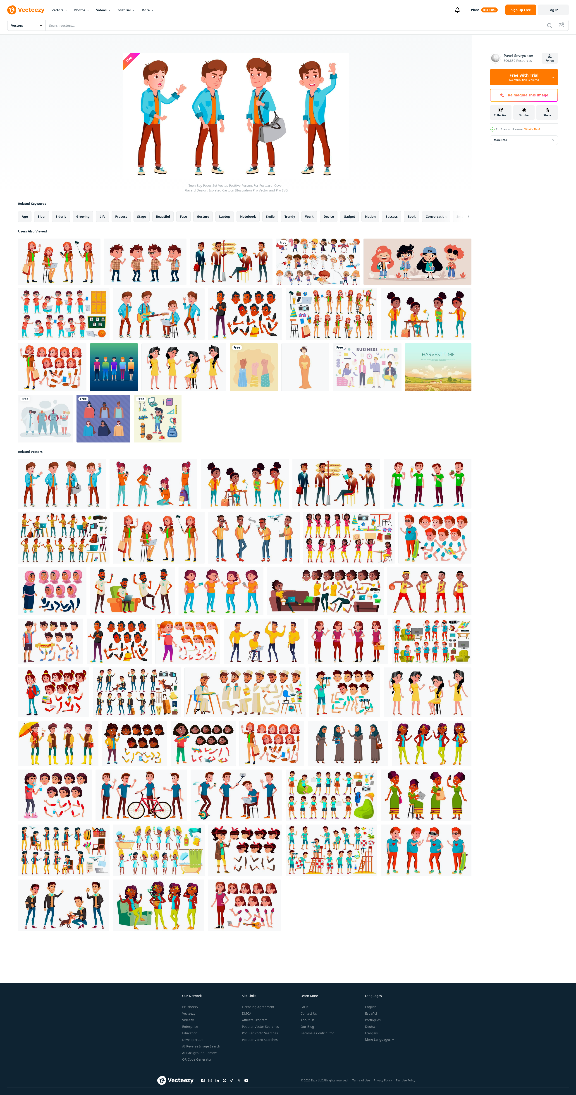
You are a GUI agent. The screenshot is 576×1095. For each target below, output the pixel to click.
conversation (436, 216)
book (412, 216)
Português (373, 1020)
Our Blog (307, 1026)
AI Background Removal (200, 1053)
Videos (101, 10)
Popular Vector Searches (260, 1026)
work (309, 216)
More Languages (378, 1039)
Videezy (188, 1020)
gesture (203, 216)
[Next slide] (464, 216)
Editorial (124, 10)
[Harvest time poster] (438, 367)
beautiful (163, 216)
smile (270, 216)
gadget (349, 216)
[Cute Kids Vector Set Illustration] (114, 367)
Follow (549, 60)
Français (371, 1033)
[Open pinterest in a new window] (224, 1080)
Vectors (57, 10)
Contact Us (309, 1013)
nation (370, 216)
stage (141, 216)
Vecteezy (188, 1013)
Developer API (192, 1040)
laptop (224, 216)
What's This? (532, 129)
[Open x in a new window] (239, 1080)
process (121, 216)
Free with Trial (524, 77)
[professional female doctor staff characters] (45, 418)
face (183, 216)
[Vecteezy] (25, 9)
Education (189, 1033)
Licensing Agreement (258, 1007)
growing (83, 216)
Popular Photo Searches (260, 1033)
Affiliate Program (255, 1020)
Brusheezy (190, 1007)
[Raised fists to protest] (254, 367)
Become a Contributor (317, 1033)
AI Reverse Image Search (201, 1046)
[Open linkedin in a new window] (217, 1080)
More (145, 10)
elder (42, 216)
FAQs (304, 1007)
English (370, 1007)
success (392, 216)
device (329, 216)
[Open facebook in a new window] (203, 1080)
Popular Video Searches (260, 1040)
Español (371, 1013)
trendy (289, 216)
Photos (79, 10)
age (25, 216)
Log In (553, 10)
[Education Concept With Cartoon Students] (417, 262)
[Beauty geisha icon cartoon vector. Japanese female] (305, 367)
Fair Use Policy (405, 1080)
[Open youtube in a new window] (246, 1080)
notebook (248, 216)
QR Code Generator (197, 1059)
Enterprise (190, 1026)
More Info (500, 140)
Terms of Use (361, 1080)
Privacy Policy (383, 1080)
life (102, 216)
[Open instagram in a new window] (210, 1080)
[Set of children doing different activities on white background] (318, 262)
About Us (307, 1020)
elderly (61, 216)
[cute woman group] (103, 418)
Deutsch (371, 1026)
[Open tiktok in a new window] (232, 1080)
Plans (475, 10)
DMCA (246, 1013)
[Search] (549, 25)
